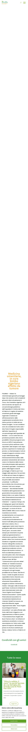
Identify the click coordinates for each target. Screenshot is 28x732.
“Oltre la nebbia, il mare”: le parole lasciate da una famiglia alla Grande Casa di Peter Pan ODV (14, 685)
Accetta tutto (14, 721)
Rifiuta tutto (14, 729)
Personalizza (14, 725)
